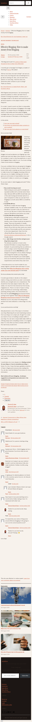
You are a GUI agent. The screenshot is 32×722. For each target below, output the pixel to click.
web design (14, 385)
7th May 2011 (15, 484)
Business (8, 40)
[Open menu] (2, 16)
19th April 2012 (16, 430)
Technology (15, 40)
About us (4, 699)
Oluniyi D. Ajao (12, 404)
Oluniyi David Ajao (13, 505)
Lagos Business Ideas (11, 458)
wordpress (4, 387)
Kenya (2, 44)
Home (2, 30)
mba (6, 472)
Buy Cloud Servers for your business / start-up (14, 36)
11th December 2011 (15, 438)
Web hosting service (22, 385)
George (7, 438)
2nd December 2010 (14, 494)
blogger (3, 384)
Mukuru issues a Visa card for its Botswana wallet (11, 628)
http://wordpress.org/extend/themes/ (15, 235)
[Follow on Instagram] (8, 712)
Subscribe (25, 675)
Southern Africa (6, 691)
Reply (6, 436)
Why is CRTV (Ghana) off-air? (9, 422)
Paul (6, 494)
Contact (28, 16)
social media (7, 385)
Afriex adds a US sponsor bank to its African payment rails (12, 652)
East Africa (5, 688)
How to (19, 384)
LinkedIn (6, 396)
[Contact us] (14, 712)
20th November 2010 (14, 516)
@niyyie (22, 410)
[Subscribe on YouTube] (10, 712)
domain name (13, 384)
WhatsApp (7, 398)
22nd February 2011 (14, 472)
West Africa (5, 690)
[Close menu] (8, 8)
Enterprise (5, 686)
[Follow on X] (2, 712)
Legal (3, 703)
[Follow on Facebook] (4, 712)
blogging (7, 384)
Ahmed (7, 446)
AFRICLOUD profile (7, 705)
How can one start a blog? (11, 123)
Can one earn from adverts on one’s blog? (16, 129)
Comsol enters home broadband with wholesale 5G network (13, 605)
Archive (8, 30)
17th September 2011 (15, 446)
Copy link (7, 400)
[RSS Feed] (12, 712)
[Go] (28, 3)
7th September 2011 (24, 458)
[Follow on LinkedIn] (6, 712)
